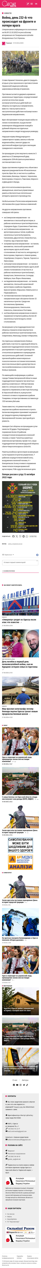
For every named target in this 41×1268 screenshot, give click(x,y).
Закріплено (27, 3)
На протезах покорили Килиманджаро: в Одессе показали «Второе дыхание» (20, 939)
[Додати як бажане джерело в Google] (33, 536)
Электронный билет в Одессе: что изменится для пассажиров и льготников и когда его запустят (20, 1069)
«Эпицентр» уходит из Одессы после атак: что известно (19, 621)
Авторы (25, 1080)
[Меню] (32, 3)
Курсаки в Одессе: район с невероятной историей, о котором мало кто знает (19, 1009)
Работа (9, 1217)
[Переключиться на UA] (36, 3)
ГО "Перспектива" (13, 1222)
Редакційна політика (20, 1257)
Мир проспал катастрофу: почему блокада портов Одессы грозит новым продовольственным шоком (20, 711)
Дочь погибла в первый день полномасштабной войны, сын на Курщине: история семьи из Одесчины (20, 664)
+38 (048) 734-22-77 (14, 1129)
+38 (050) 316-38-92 (14, 1156)
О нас (15, 1080)
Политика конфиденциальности (8, 1257)
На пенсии (10, 1214)
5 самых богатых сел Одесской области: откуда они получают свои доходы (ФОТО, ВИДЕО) (19, 798)
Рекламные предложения (16, 1154)
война (10, 544)
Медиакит (11, 1151)
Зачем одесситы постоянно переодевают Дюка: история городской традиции (20, 831)
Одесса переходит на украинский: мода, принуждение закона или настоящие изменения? (17, 759)
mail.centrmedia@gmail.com (17, 1131)
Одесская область (6, 659)
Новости (7, 13)
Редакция (9, 43)
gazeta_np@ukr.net (14, 1159)
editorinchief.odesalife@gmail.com (19, 1140)
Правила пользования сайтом (32, 1257)
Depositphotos (12, 1219)
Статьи (13, 659)
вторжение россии (17, 544)
